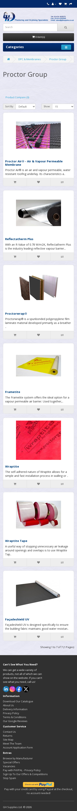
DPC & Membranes (29, 59)
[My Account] (54, 4)
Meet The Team (12, 743)
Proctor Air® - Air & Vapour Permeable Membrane (34, 163)
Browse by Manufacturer (18, 758)
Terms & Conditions (14, 717)
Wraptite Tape (16, 541)
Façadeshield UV (17, 619)
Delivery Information (15, 709)
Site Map (8, 739)
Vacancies (9, 766)
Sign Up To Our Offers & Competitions (25, 774)
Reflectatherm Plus (19, 239)
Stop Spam (9, 778)
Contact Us (9, 731)
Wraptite (12, 466)
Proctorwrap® (16, 313)
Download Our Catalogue (18, 701)
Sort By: (9, 106)
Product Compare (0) (17, 97)
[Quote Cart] (65, 4)
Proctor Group (57, 59)
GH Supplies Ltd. (13, 807)
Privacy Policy (11, 713)
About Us (8, 705)
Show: (47, 106)
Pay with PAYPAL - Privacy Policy (22, 770)
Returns (7, 735)
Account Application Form (18, 747)
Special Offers (11, 762)
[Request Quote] (70, 4)
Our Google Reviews (15, 721)
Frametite (12, 392)
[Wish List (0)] (60, 4)
